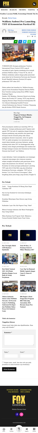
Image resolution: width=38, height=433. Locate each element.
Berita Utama (12, 18)
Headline (13, 10)
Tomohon (25, 32)
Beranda (4, 10)
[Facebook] (17, 414)
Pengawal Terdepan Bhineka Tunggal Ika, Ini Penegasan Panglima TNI (23, 117)
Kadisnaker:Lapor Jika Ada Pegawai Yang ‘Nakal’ (17, 205)
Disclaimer (25, 392)
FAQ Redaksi (13, 392)
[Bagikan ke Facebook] (20, 41)
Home (4, 431)
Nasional (31, 10)
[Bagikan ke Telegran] (34, 41)
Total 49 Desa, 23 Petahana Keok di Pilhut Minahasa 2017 (27, 248)
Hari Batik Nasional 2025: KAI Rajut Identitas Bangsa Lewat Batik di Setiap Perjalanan (9, 273)
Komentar (8, 332)
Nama (6, 352)
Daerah (33, 30)
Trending (22, 10)
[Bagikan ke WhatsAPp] (29, 41)
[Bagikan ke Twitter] (25, 41)
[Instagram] (21, 414)
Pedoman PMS (25, 390)
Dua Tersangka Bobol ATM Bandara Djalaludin (9, 248)
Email (22, 352)
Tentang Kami (12, 390)
